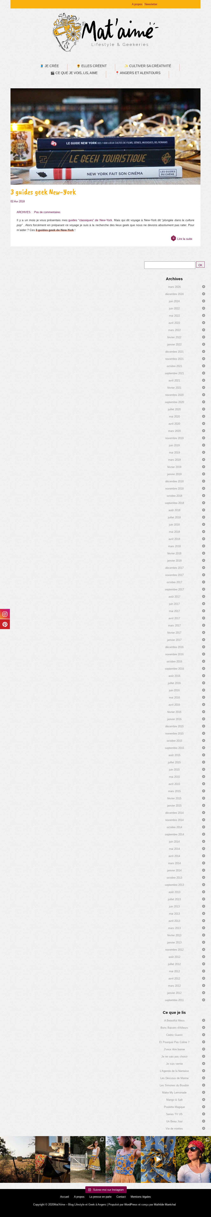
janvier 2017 (174, 639)
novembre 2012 (174, 949)
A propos (137, 4)
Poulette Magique (174, 1107)
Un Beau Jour (174, 1121)
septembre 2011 (174, 1000)
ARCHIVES (23, 212)
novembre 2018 (174, 488)
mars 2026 (174, 286)
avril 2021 (174, 380)
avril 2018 (174, 539)
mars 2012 (174, 985)
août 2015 (174, 755)
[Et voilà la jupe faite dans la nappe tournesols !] (88, 1159)
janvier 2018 (174, 560)
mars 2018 (174, 546)
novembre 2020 (174, 394)
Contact (121, 1196)
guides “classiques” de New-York (90, 220)
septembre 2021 (174, 373)
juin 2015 (174, 769)
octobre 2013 (174, 877)
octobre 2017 (174, 582)
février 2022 (174, 337)
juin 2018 (174, 524)
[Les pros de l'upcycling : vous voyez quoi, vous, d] (158, 1159)
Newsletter (151, 4)
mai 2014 (174, 848)
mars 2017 (174, 625)
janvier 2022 (174, 344)
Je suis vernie (174, 1063)
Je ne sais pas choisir (174, 1056)
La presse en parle (100, 1196)
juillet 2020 (174, 409)
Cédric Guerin (174, 1034)
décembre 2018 (174, 481)
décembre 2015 (174, 726)
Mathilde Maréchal (165, 1204)
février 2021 (174, 387)
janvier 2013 (174, 942)
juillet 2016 (174, 683)
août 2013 (174, 892)
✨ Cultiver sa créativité (147, 66)
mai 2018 (174, 531)
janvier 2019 (174, 474)
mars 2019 (174, 459)
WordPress (130, 1204)
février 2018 (174, 553)
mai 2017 (174, 611)
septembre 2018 (174, 503)
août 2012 (174, 956)
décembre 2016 (174, 647)
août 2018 (174, 510)
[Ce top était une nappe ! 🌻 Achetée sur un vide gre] (123, 1159)
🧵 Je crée (49, 66)
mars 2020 (174, 430)
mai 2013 (174, 913)
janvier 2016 (174, 719)
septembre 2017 (174, 589)
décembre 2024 (174, 294)
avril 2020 (174, 423)
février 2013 (174, 935)
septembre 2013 (174, 884)
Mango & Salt (174, 1099)
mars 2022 (174, 330)
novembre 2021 (174, 358)
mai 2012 (174, 971)
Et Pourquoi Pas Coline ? (174, 1042)
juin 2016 (174, 690)
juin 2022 (174, 308)
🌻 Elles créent (91, 66)
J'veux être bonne (174, 1049)
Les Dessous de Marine (174, 1078)
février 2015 (174, 798)
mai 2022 (174, 315)
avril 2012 (174, 978)
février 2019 (174, 467)
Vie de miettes (174, 1128)
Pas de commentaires (47, 212)
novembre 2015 (174, 733)
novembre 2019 (174, 438)
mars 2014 (174, 863)
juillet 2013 (174, 899)
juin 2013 (174, 906)
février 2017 (174, 632)
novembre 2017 (174, 575)
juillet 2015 (174, 762)
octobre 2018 (174, 495)
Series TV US (174, 1114)
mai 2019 (174, 452)
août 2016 (174, 675)
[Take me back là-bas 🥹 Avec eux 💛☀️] (17, 1159)
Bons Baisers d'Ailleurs (174, 1027)
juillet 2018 (174, 517)
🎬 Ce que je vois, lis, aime (74, 73)
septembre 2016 (174, 668)
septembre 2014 (174, 834)
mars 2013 (174, 928)
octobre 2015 (174, 740)
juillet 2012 (174, 964)
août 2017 (174, 596)
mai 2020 (174, 416)
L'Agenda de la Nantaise (174, 1070)
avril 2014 (174, 856)
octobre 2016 (174, 661)
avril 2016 (174, 704)
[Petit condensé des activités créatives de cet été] (52, 1159)
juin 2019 (174, 445)
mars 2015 (174, 791)
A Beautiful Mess (174, 1020)
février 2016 (174, 711)
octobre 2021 (174, 366)
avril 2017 (174, 618)
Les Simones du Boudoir (174, 1085)
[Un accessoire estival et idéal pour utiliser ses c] (193, 1159)
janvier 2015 (174, 805)
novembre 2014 (174, 820)
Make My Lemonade (174, 1092)
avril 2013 (174, 920)
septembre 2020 (174, 402)
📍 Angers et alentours (138, 73)
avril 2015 (174, 784)
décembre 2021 (174, 351)
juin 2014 (174, 841)
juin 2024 (174, 301)
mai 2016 (174, 697)
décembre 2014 (174, 812)
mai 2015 (174, 776)
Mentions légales (141, 1196)
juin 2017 (174, 603)
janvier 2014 (174, 870)
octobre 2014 (174, 827)
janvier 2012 (174, 992)
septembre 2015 (174, 748)
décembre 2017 (174, 567)
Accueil (64, 1196)
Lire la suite (184, 238)
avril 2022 (174, 322)
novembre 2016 (174, 654)
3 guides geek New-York (43, 192)
